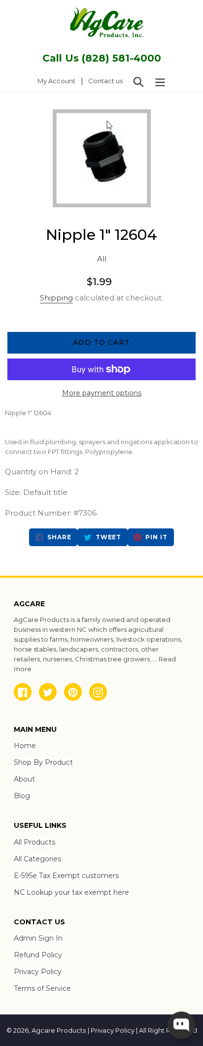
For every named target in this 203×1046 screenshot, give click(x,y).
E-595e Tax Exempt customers (66, 875)
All (101, 258)
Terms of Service (42, 988)
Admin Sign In (38, 938)
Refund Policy (38, 954)
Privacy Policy (38, 971)
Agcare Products (59, 1030)
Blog (22, 795)
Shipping (56, 297)
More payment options (101, 393)
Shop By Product (43, 762)
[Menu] (160, 81)
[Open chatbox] (181, 1025)
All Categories (37, 858)
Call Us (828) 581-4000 (101, 58)
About (24, 779)
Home (25, 745)
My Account (59, 80)
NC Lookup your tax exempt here (71, 892)
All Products (34, 842)
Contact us (105, 81)
